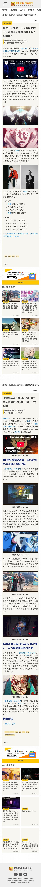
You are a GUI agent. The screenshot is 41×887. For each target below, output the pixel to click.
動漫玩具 (12, 15)
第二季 (27, 732)
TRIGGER (12, 732)
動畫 (32, 48)
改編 (20, 732)
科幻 (23, 732)
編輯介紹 (20, 878)
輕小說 (24, 48)
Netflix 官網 (10, 724)
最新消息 (5, 10)
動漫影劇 (20, 15)
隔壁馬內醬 (10, 43)
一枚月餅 (10, 413)
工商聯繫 (31, 878)
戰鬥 (9, 256)
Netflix (6, 418)
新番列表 (31, 10)
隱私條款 (15, 878)
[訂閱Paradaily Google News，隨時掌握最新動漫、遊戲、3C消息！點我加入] (20, 279)
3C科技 (22, 10)
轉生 (17, 256)
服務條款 (10, 878)
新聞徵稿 (26, 878)
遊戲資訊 (14, 10)
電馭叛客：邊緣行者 (13, 469)
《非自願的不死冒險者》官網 (16, 234)
